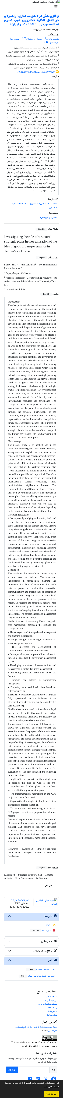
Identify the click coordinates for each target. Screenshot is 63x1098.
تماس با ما (52, 1011)
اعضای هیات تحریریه (47, 1003)
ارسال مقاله (51, 1007)
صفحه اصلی (52, 996)
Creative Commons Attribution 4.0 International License (39, 1044)
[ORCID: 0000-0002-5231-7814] (47, 42)
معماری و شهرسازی (48, 217)
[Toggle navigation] (32, 6)
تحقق (54, 203)
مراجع (48, 885)
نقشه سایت (52, 1014)
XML (48, 925)
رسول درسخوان (34, 39)
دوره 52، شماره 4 (20, 899)
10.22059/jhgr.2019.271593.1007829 (36, 71)
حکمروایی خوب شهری (39, 203)
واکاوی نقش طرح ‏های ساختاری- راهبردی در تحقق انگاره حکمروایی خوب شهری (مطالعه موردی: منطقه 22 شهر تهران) (31, 19)
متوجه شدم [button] (51, 1094)
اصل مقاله (42, 930)
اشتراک (12, 1069)
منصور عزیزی (52, 39)
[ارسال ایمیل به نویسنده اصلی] (25, 38)
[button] (42, 1087)
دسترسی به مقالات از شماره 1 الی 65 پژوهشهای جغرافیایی (35, 1029)
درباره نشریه (51, 1000)
